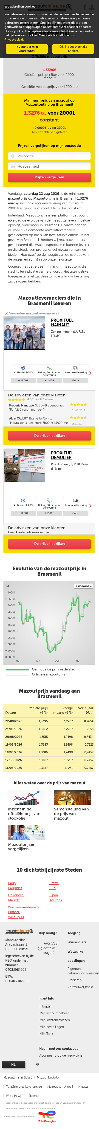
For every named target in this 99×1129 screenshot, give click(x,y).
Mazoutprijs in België (17, 1077)
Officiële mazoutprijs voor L (47, 87)
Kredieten (75, 980)
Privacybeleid (14, 39)
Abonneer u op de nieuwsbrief (61, 1056)
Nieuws (83, 1086)
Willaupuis (16, 917)
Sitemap (34, 1095)
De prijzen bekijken (49, 436)
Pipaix (53, 895)
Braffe (54, 883)
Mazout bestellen (48, 1077)
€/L (35, 113)
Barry (12, 883)
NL (13, 1065)
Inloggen (46, 1006)
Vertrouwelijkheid (80, 987)
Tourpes (55, 900)
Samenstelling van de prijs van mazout (71, 814)
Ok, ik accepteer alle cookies (73, 49)
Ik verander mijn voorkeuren (27, 49)
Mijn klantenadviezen (55, 1020)
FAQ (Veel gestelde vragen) (50, 948)
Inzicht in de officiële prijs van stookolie (24, 814)
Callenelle (16, 895)
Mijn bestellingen (52, 1027)
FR (37, 1065)
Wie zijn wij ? (15, 1095)
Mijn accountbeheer (54, 1013)
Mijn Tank (46, 1034)
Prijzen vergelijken (49, 177)
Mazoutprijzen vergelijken (21, 847)
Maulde (14, 900)
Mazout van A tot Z (60, 1086)
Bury (52, 888)
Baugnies (15, 888)
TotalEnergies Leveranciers (24, 1086)
